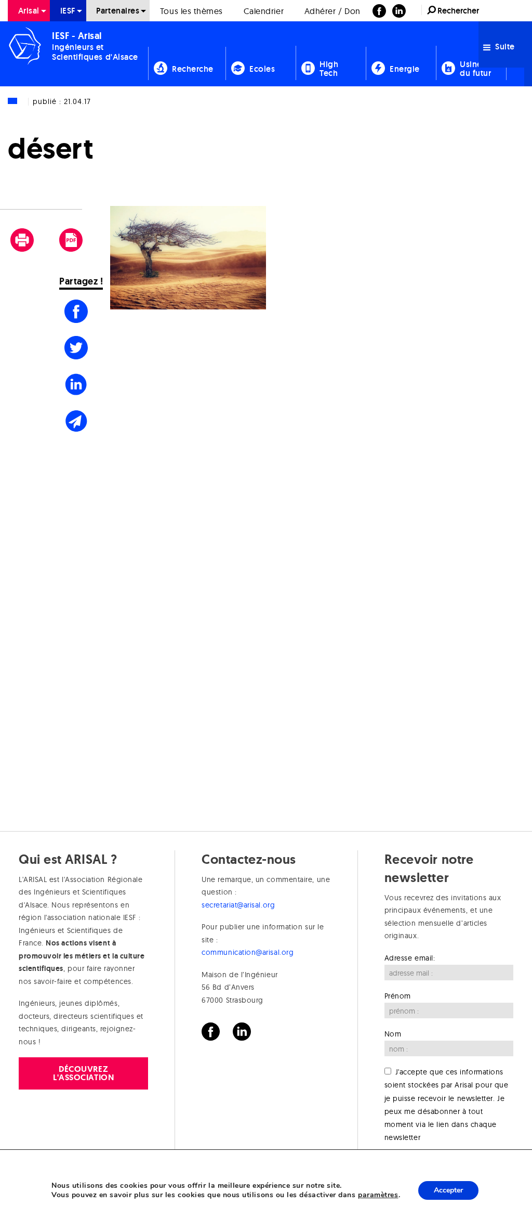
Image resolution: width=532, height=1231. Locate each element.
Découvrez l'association (83, 1073)
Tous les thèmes (191, 11)
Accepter (448, 1190)
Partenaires (117, 10)
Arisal (28, 10)
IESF (68, 10)
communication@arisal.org (248, 952)
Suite (504, 46)
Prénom (397, 996)
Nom (393, 1034)
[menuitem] (29, 10)
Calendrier (264, 11)
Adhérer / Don (332, 11)
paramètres (378, 1195)
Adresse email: (409, 958)
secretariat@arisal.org (238, 905)
